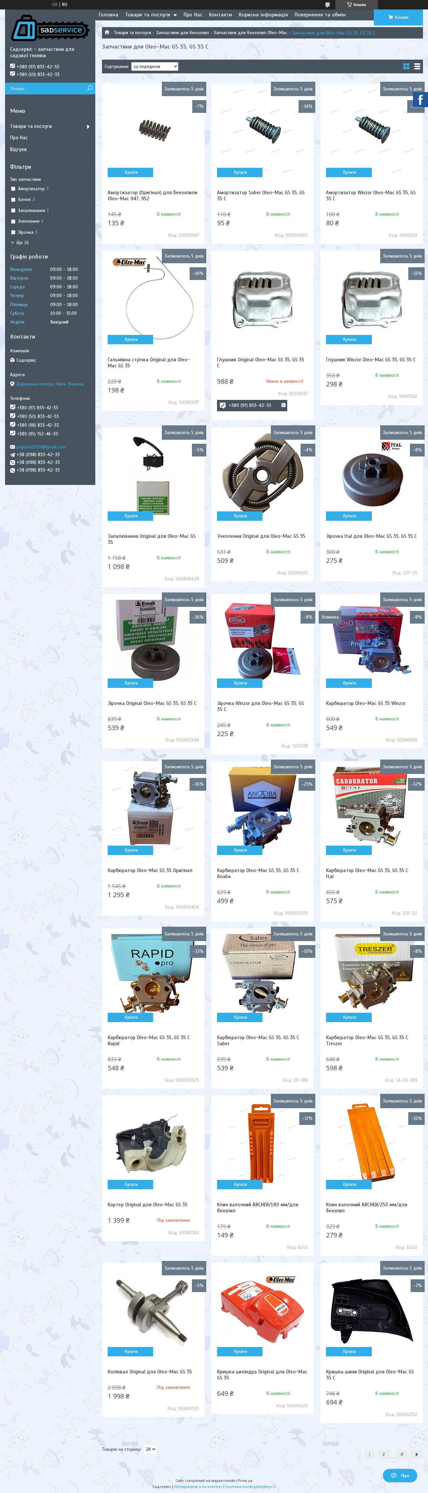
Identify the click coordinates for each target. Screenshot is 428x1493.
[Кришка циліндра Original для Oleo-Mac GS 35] (262, 1310)
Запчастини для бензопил (182, 32)
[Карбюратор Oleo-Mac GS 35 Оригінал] (153, 809)
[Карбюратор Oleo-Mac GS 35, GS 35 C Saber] (262, 976)
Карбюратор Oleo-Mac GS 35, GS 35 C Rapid (149, 1041)
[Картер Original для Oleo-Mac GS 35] (153, 1143)
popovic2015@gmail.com (41, 447)
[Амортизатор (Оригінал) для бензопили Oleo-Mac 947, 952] (153, 131)
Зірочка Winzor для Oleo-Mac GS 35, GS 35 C (260, 706)
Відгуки (18, 149)
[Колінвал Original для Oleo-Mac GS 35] (153, 1310)
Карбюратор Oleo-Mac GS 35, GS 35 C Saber (258, 1041)
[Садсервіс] (50, 27)
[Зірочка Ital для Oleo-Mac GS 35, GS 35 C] (371, 474)
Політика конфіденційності (250, 1486)
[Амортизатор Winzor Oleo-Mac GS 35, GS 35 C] (371, 131)
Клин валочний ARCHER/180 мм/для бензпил (257, 1208)
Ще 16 (22, 242)
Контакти (220, 14)
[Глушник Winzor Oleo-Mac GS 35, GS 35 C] (371, 298)
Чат (405, 1475)
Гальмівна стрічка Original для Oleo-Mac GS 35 (149, 363)
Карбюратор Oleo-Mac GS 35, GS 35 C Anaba (258, 873)
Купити (131, 172)
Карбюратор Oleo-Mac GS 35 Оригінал (150, 870)
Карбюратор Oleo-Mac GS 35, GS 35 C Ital (367, 873)
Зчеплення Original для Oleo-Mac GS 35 (261, 536)
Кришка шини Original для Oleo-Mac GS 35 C (370, 1375)
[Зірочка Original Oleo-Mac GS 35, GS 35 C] (153, 642)
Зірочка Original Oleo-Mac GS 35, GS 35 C (152, 703)
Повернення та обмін (320, 14)
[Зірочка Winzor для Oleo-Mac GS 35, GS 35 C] (262, 642)
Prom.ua (245, 1480)
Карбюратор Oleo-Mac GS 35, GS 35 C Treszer (367, 1041)
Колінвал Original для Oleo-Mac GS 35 (150, 1372)
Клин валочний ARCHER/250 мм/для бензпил (366, 1208)
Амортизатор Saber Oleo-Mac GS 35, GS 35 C (261, 196)
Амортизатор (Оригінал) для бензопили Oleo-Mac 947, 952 (152, 196)
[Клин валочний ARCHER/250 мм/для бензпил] (371, 1143)
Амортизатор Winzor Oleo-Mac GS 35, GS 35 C (371, 196)
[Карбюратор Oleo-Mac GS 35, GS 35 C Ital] (371, 809)
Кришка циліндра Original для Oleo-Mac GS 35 (262, 1375)
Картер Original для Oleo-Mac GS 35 (148, 1205)
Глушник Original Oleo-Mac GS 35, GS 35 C (260, 363)
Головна (108, 14)
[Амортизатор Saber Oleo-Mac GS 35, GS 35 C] (262, 131)
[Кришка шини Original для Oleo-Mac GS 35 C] (371, 1310)
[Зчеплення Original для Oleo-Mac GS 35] (262, 474)
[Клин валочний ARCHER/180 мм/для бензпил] (262, 1143)
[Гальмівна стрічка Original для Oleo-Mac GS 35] (153, 298)
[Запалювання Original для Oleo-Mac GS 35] (153, 474)
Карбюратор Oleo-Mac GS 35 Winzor (366, 703)
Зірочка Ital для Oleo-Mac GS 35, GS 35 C (371, 536)
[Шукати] (89, 88)
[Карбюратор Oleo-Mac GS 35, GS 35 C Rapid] (153, 976)
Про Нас (193, 14)
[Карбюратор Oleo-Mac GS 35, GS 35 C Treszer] (371, 976)
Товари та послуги (147, 14)
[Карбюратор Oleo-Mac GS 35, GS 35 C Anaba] (262, 809)
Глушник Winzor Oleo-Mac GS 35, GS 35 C (371, 360)
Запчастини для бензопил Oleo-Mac (250, 32)
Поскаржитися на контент (198, 1486)
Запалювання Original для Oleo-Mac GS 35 (152, 539)
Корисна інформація (263, 14)
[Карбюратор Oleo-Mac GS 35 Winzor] (371, 642)
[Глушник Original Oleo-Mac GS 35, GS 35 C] (262, 298)
